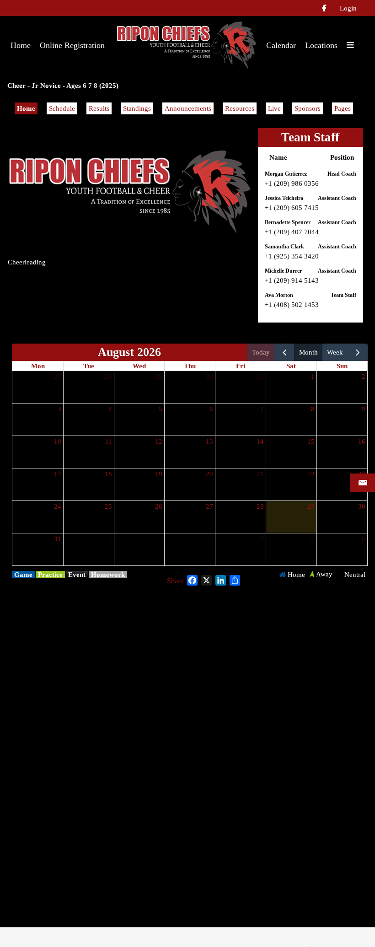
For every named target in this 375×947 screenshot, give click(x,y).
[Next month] (358, 352)
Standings (137, 108)
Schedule (62, 108)
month (308, 352)
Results (99, 108)
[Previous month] (284, 352)
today (261, 352)
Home (26, 108)
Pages (342, 108)
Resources (239, 108)
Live (274, 108)
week (335, 352)
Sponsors (308, 108)
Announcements (188, 108)
